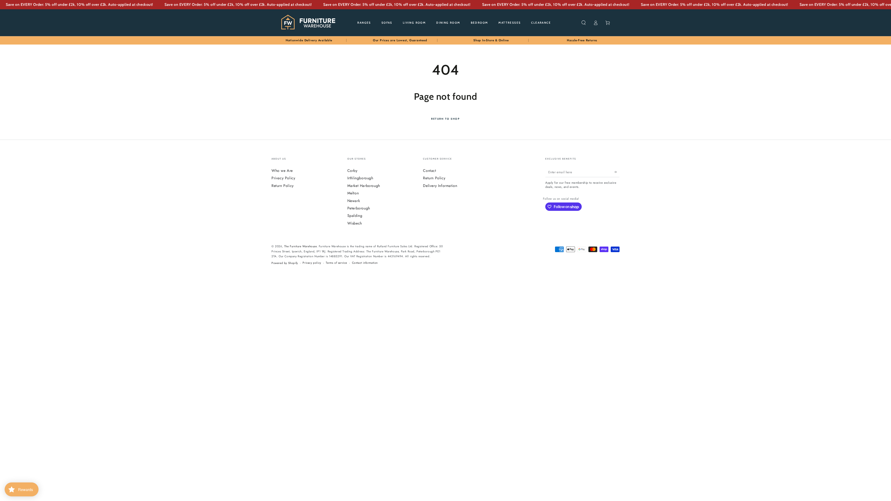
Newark (353, 200)
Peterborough (358, 208)
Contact (429, 170)
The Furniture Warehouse (300, 246)
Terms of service (336, 263)
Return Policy (282, 185)
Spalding (354, 215)
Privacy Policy (283, 178)
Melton (353, 193)
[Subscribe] (617, 172)
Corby (352, 170)
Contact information (365, 263)
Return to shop (445, 119)
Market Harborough (363, 185)
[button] (584, 23)
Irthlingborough (360, 178)
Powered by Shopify (284, 263)
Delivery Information (440, 185)
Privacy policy (312, 263)
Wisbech (354, 223)
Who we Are (282, 170)
